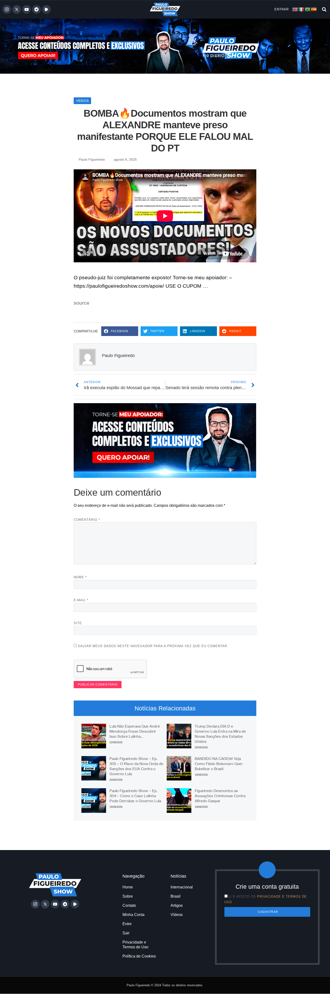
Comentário (87, 520)
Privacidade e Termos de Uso (135, 944)
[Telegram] (36, 9)
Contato (129, 905)
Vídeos (82, 101)
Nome (80, 577)
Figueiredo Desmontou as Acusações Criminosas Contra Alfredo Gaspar (220, 795)
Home (127, 887)
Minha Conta (133, 915)
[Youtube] (26, 9)
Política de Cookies (139, 956)
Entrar (281, 9)
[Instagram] (6, 9)
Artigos (177, 905)
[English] (295, 9)
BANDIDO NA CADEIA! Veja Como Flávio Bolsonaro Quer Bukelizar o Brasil (219, 763)
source (81, 303)
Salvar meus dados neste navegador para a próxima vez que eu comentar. (153, 646)
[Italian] (301, 9)
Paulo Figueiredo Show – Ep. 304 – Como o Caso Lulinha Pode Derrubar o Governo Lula (135, 795)
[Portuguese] (308, 9)
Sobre (127, 896)
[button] (324, 9)
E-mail (81, 600)
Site (78, 623)
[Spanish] (314, 9)
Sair (125, 933)
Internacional (182, 887)
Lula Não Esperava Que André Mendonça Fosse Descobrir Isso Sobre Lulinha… (134, 731)
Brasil (175, 896)
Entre (127, 924)
